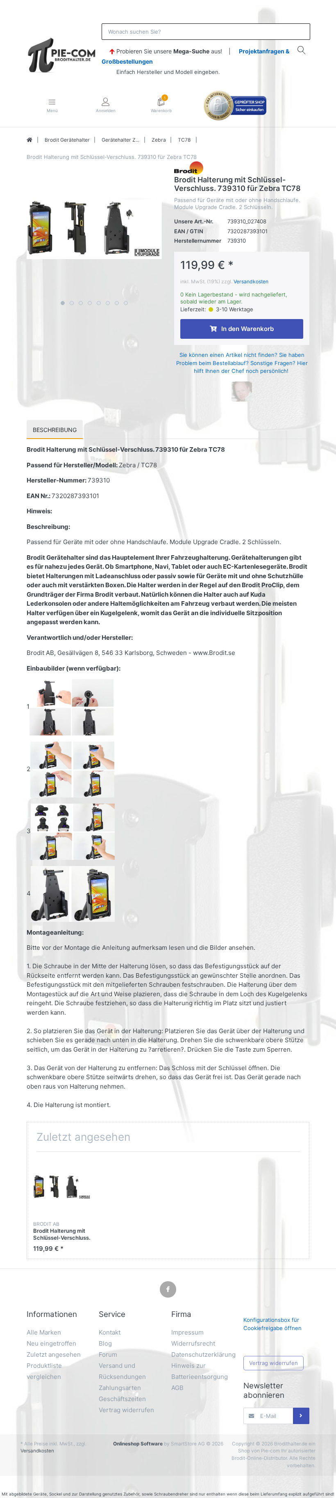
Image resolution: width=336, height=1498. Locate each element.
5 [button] (99, 303)
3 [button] (81, 303)
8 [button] (126, 303)
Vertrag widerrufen (273, 1363)
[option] (94, 229)
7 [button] (117, 303)
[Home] (29, 140)
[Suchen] (301, 49)
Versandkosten (251, 281)
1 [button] (63, 303)
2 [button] (72, 303)
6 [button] (108, 303)
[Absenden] (301, 1416)
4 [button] (90, 303)
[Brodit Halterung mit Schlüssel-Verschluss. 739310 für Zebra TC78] (94, 229)
